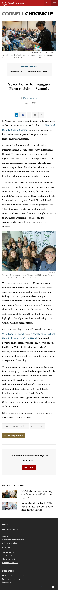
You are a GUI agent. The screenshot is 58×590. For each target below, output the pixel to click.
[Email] (53, 587)
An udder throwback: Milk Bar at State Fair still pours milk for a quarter (37, 506)
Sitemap (5, 532)
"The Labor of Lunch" (14, 333)
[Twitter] (47, 587)
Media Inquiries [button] (13, 435)
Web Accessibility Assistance (13, 539)
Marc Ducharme (30, 98)
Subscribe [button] (29, 467)
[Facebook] (41, 587)
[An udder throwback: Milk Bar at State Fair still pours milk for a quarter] (9, 506)
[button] (29, 251)
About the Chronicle (10, 529)
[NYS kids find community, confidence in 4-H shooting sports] (9, 494)
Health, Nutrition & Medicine (15, 426)
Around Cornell (29, 66)
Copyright (6, 536)
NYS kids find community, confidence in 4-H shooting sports (37, 494)
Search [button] (47, 3)
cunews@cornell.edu (10, 562)
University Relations (9, 543)
